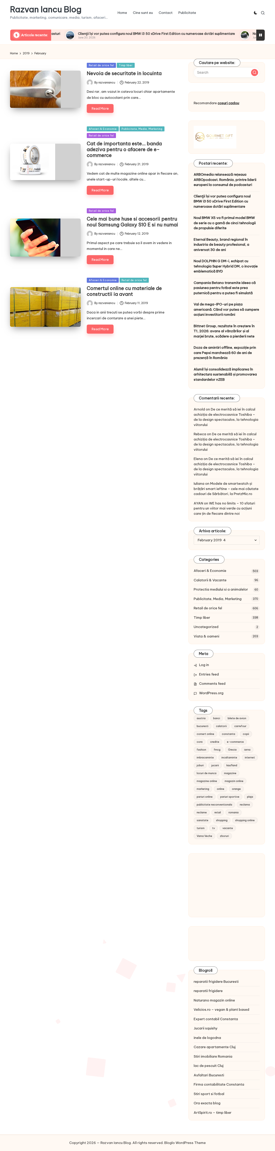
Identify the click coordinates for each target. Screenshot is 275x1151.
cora (200, 741)
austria (201, 718)
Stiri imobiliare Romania (213, 1056)
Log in (204, 665)
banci (216, 718)
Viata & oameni (206, 636)
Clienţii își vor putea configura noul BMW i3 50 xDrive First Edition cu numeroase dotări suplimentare (128, 34)
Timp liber (126, 65)
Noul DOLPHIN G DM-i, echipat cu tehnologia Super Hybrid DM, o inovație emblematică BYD (226, 266)
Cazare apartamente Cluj (215, 1047)
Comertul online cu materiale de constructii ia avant (124, 291)
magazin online (234, 781)
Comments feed (212, 683)
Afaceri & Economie (103, 128)
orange (236, 788)
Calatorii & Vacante (210, 580)
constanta (228, 733)
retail (217, 812)
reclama (245, 804)
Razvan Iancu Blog (46, 9)
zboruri (224, 835)
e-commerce (235, 741)
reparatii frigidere (208, 991)
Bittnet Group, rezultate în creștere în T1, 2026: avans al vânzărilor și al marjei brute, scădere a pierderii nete (224, 331)
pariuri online (205, 796)
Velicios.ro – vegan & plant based (221, 1009)
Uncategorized (206, 627)
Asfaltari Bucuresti (209, 1075)
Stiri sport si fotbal (209, 1094)
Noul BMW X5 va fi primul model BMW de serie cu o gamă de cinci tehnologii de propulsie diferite (225, 223)
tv (213, 828)
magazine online (207, 781)
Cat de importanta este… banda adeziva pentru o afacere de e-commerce (124, 149)
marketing (203, 788)
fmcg (217, 749)
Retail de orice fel (101, 65)
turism (201, 828)
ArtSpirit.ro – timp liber (213, 1112)
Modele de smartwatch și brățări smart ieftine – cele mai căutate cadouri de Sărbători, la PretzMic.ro (226, 488)
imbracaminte (205, 757)
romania (233, 812)
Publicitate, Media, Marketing (142, 128)
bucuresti (202, 726)
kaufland (231, 765)
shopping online (245, 820)
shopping (221, 820)
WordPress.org (211, 693)
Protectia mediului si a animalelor (221, 589)
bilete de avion (237, 718)
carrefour (240, 726)
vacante (227, 828)
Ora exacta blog (207, 1103)
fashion (201, 749)
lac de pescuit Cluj (208, 1065)
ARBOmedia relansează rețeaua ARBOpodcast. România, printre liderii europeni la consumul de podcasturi (225, 179)
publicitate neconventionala (214, 804)
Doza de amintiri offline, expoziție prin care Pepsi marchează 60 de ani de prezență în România (225, 352)
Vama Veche (204, 835)
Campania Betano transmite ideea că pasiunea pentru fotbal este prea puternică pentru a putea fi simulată (225, 288)
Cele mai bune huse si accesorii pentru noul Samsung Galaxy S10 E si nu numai (132, 222)
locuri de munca (206, 773)
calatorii (221, 726)
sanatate (202, 820)
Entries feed (209, 674)
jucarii (215, 765)
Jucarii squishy (205, 1028)
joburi (200, 765)
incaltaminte (229, 757)
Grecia (232, 749)
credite (214, 741)
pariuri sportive (229, 796)
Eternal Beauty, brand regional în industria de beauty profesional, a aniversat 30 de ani (221, 244)
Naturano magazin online (214, 1000)
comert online (205, 733)
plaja (250, 796)
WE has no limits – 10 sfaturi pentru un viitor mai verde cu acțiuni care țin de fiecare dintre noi (224, 508)
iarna (247, 749)
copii (246, 733)
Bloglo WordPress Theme (185, 1143)
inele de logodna (207, 1037)
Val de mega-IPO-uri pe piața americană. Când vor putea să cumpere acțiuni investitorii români (226, 309)
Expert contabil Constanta (216, 1019)
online (220, 788)
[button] (254, 72)
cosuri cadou (228, 103)
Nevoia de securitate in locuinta (124, 73)
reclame (202, 812)
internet (250, 757)
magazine (230, 773)
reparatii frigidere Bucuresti (216, 981)
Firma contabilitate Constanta (219, 1084)
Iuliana (199, 483)
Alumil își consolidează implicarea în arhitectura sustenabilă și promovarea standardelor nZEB (225, 374)
